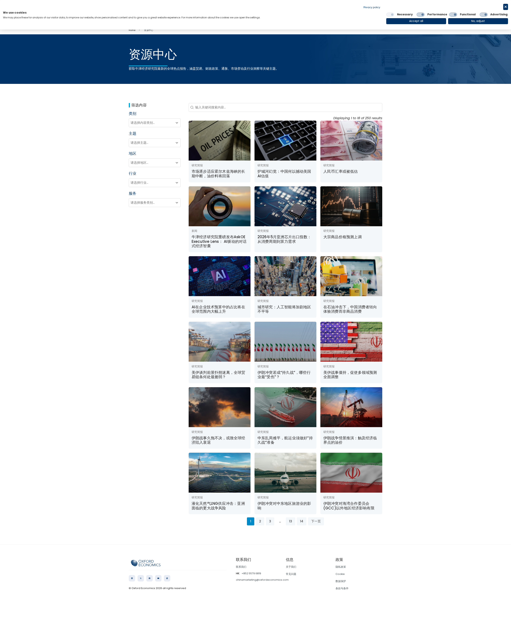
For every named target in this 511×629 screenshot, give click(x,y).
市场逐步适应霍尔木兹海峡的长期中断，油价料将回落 (218, 174)
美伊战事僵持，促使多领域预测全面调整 (350, 375)
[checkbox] (390, 15)
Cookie (340, 574)
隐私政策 (341, 566)
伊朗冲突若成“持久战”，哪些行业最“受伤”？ (284, 375)
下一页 (316, 521)
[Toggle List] (176, 123)
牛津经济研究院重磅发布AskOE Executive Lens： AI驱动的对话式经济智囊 (219, 241)
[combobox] (151, 123)
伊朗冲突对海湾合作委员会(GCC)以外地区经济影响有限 (348, 506)
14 (301, 521)
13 (290, 521)
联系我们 (241, 566)
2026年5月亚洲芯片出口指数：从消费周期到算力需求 (284, 239)
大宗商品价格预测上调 (342, 237)
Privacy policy (371, 7)
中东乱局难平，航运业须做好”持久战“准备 (285, 440)
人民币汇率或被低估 (340, 171)
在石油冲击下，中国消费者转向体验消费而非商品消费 (350, 309)
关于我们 (291, 566)
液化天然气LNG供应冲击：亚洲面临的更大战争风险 (218, 506)
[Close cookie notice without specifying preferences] (505, 7)
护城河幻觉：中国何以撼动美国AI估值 (284, 174)
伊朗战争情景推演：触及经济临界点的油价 (350, 440)
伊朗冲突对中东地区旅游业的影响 (284, 506)
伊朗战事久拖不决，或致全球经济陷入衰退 (218, 440)
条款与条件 (342, 588)
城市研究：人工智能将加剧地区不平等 (284, 309)
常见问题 (291, 574)
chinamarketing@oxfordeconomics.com (262, 579)
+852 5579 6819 (251, 573)
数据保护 (341, 581)
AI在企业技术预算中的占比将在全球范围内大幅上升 (218, 309)
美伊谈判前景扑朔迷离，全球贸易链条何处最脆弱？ (218, 375)
